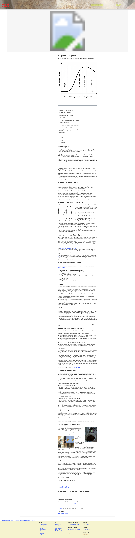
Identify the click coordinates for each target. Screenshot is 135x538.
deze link (61, 508)
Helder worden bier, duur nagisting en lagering (70, 120)
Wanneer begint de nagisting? (65, 108)
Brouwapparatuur (58, 528)
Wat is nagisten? (63, 107)
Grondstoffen (57, 526)
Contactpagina (86, 524)
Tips (41, 530)
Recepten (42, 528)
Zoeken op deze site (86, 529)
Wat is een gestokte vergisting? (66, 113)
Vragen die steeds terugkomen (73, 524)
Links (41, 534)
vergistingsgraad (65, 513)
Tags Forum (64, 142)
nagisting (24, 520)
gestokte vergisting (6, 520)
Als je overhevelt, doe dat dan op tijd (68, 124)
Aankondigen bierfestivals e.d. (60, 525)
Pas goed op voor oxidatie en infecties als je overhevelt (72, 129)
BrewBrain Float (63, 248)
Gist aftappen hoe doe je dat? (65, 130)
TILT (67, 248)
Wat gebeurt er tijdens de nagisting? (67, 115)
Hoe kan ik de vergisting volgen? (66, 112)
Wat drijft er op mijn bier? (76, 367)
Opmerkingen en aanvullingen (67, 139)
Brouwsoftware (43, 529)
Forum (62, 137)
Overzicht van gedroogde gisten (84, 222)
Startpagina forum (58, 524)
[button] (95, 103)
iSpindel (74, 248)
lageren (15, 520)
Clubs (41, 526)
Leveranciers (42, 525)
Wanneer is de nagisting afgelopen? (67, 110)
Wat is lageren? (63, 132)
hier (77, 493)
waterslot (33, 520)
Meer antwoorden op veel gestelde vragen (68, 135)
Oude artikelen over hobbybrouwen (74, 536)
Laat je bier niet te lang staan (67, 127)
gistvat (12, 520)
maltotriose (19, 520)
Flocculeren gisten (63, 486)
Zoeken (63, 140)
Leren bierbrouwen (43, 524)
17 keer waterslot (63, 488)
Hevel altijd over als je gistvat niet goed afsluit (70, 125)
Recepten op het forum (59, 530)
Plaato (59, 256)
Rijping (63, 118)
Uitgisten (63, 117)
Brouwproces (57, 529)
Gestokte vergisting (61, 267)
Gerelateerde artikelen (65, 134)
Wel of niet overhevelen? (64, 122)
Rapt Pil (69, 248)
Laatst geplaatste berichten (60, 532)
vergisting (60, 513)
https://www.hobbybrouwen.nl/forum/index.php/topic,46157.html (70, 503)
